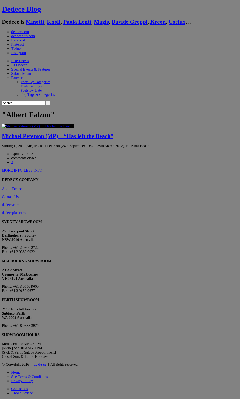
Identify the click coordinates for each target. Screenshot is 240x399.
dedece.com (20, 32)
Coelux (177, 22)
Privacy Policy (22, 381)
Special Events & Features (30, 69)
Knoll (53, 22)
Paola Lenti (77, 22)
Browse (17, 78)
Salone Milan (21, 73)
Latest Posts (20, 61)
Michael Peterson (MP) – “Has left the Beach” (57, 136)
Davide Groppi (129, 22)
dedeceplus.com (23, 36)
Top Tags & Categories (38, 95)
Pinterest (17, 44)
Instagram (18, 53)
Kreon (158, 22)
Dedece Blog (21, 9)
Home (15, 372)
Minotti (35, 22)
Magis (101, 22)
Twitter (16, 49)
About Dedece (12, 189)
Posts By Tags (31, 86)
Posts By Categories (35, 82)
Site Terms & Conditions (29, 377)
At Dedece (19, 65)
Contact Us (10, 197)
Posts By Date (31, 90)
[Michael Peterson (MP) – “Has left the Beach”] (38, 126)
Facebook (18, 40)
